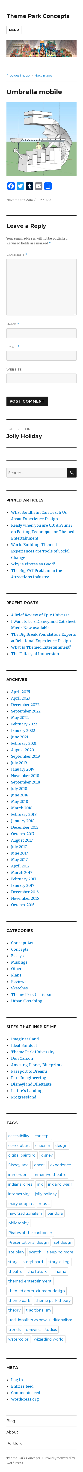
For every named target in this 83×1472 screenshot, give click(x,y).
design (61, 1145)
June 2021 (19, 737)
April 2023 (20, 698)
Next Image (43, 75)
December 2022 (25, 704)
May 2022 (20, 717)
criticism (42, 1145)
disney (47, 1155)
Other (16, 968)
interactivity (19, 1194)
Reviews (19, 981)
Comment (16, 255)
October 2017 (22, 833)
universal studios (41, 1329)
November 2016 (25, 898)
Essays (17, 955)
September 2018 (25, 782)
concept (42, 1136)
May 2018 (19, 801)
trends (14, 1329)
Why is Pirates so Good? (33, 564)
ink (40, 1184)
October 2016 (23, 904)
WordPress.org (25, 1399)
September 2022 (26, 711)
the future (37, 1271)
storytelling (59, 1262)
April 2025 (20, 691)
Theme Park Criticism (32, 994)
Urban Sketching (26, 1001)
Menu (14, 30)
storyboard (33, 1262)
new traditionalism (25, 1213)
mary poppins (20, 1204)
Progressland (23, 1097)
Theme (59, 1271)
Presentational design (28, 1242)
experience (60, 1165)
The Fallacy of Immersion (35, 653)
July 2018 (19, 788)
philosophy (18, 1223)
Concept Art (22, 943)
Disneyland (18, 1165)
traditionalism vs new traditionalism (40, 1320)
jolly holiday (46, 1194)
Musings (19, 962)
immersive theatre (49, 1174)
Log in (17, 1379)
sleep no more (60, 1252)
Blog (10, 1421)
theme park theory (53, 1300)
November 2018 (25, 775)
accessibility (18, 1136)
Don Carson (22, 1058)
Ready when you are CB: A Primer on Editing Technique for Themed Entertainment (42, 531)
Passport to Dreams (29, 1071)
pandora (55, 1213)
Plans (16, 975)
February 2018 (24, 814)
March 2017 (21, 872)
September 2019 (25, 756)
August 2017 (22, 840)
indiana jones (20, 1184)
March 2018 (22, 808)
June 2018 (19, 795)
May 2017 (19, 859)
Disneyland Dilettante (31, 1084)
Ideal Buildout (24, 1045)
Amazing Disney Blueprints (36, 1064)
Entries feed (22, 1386)
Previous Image (18, 75)
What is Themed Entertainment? (41, 647)
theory (14, 1310)
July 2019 (19, 762)
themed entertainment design (36, 1291)
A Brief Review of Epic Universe (40, 615)
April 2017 (20, 866)
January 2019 (22, 769)
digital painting (22, 1155)
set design (63, 1242)
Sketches (19, 988)
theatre (15, 1271)
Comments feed (25, 1392)
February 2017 (23, 879)
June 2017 (19, 853)
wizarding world (49, 1339)
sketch (35, 1252)
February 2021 (23, 743)
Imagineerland (25, 1039)
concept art (19, 1145)
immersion (17, 1174)
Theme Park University (32, 1052)
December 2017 (25, 827)
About (12, 1432)
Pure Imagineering (28, 1077)
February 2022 (24, 724)
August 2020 (22, 750)
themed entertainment (30, 1281)
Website (14, 369)
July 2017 (19, 846)
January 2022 (23, 730)
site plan (16, 1252)
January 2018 (23, 821)
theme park (19, 1300)
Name (12, 324)
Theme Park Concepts (38, 16)
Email (13, 347)
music (44, 1204)
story (13, 1262)
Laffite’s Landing (26, 1090)
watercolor (18, 1339)
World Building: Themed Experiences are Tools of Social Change (40, 551)
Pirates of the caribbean (30, 1233)
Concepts (20, 949)
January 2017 (22, 885)
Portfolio (14, 1443)
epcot (39, 1165)
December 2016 (25, 892)
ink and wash (60, 1184)
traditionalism (38, 1310)
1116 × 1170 (44, 200)
